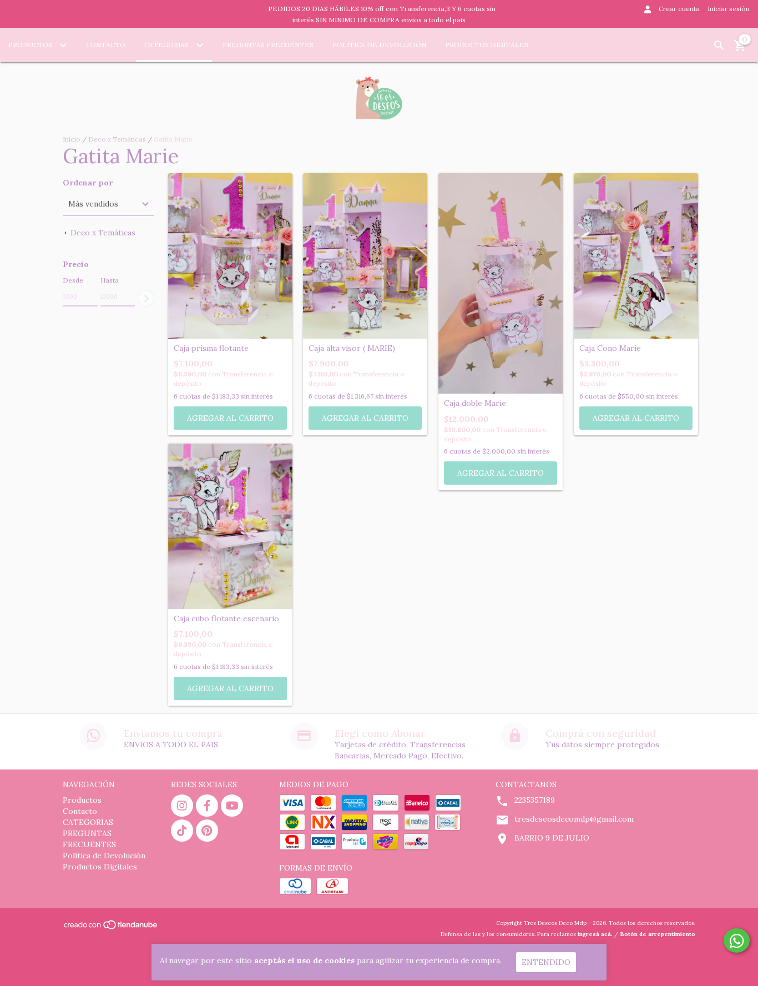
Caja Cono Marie (610, 348)
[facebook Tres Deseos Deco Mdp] (207, 805)
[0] (740, 49)
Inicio (71, 139)
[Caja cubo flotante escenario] (230, 526)
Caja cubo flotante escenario (226, 619)
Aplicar (146, 298)
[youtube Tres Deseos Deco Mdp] (232, 805)
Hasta (109, 280)
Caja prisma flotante (211, 348)
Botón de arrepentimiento (657, 934)
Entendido (546, 962)
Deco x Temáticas (117, 139)
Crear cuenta (679, 8)
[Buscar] (719, 45)
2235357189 (534, 800)
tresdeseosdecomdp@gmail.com (574, 819)
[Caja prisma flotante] (230, 256)
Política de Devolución (379, 45)
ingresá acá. (595, 934)
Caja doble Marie (475, 403)
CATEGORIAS (167, 45)
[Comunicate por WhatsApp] (737, 940)
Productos (31, 45)
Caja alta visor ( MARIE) (352, 348)
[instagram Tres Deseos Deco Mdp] (182, 805)
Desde (73, 280)
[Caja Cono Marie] (636, 256)
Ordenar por (88, 183)
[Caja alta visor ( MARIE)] (365, 256)
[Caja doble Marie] (500, 283)
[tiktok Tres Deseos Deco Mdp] (182, 830)
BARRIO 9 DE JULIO (551, 838)
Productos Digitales (486, 45)
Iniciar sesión (729, 8)
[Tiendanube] (111, 928)
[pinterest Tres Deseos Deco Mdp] (207, 830)
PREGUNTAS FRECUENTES (268, 45)
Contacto (105, 45)
